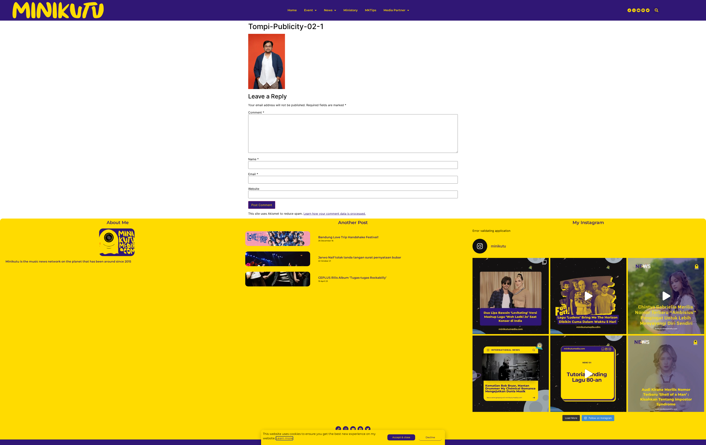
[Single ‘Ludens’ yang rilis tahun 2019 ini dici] (588, 296)
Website (253, 188)
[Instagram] (634, 10)
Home (292, 10)
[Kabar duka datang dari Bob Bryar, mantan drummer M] (511, 374)
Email (253, 174)
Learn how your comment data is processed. (335, 213)
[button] (656, 10)
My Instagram (588, 222)
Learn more (284, 438)
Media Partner (394, 10)
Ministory (350, 10)
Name (253, 159)
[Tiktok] (629, 10)
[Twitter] (648, 10)
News (328, 10)
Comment (256, 112)
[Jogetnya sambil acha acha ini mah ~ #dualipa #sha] (511, 296)
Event (308, 10)
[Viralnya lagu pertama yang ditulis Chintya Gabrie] (666, 296)
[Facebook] (643, 10)
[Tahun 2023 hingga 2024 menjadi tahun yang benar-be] (666, 374)
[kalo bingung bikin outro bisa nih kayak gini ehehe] (588, 374)
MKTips (370, 10)
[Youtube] (638, 10)
